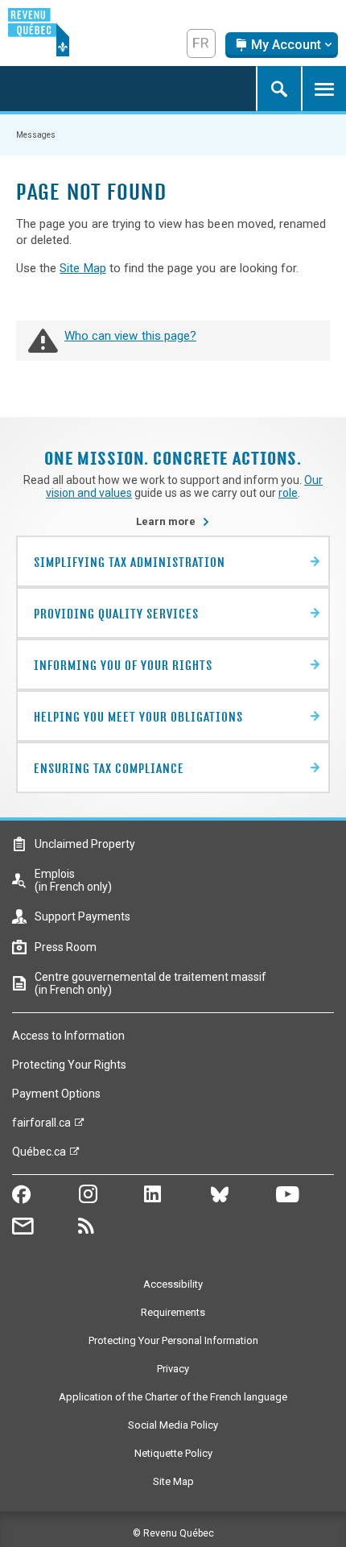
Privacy (173, 1369)
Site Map (82, 268)
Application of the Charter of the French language (173, 1397)
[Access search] (278, 88)
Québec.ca (39, 1155)
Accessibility (173, 1284)
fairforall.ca (41, 1126)
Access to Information (68, 1035)
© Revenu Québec (173, 1533)
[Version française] (201, 43)
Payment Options (56, 1093)
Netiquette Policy (173, 1453)
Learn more (173, 521)
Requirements (173, 1312)
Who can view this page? (130, 336)
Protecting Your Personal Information (173, 1340)
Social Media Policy (173, 1425)
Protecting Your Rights (69, 1064)
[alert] (281, 45)
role (288, 492)
